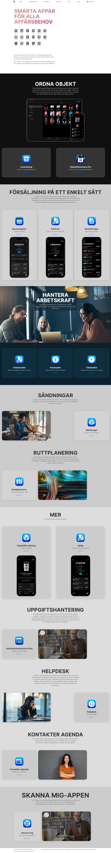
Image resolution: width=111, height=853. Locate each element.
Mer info (27, 838)
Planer (69, 1)
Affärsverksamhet (33, 1)
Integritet (34, 849)
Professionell (46, 1)
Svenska (91, 1)
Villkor (40, 849)
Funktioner (58, 1)
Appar (20, 1)
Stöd (78, 1)
